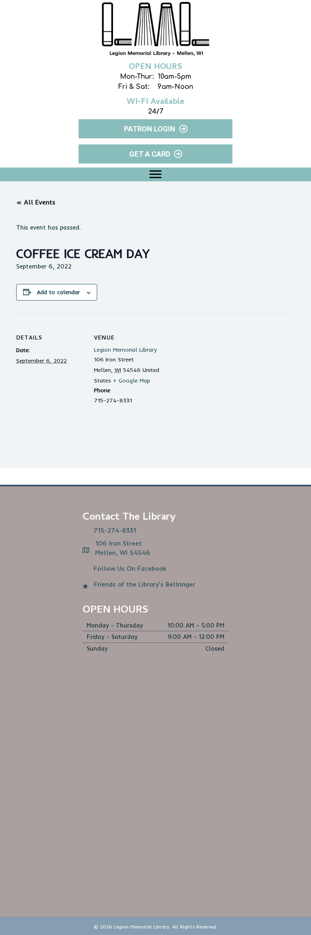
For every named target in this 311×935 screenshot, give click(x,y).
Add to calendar (58, 292)
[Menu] (155, 174)
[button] (155, 128)
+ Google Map (131, 380)
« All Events (35, 202)
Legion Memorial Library (125, 349)
